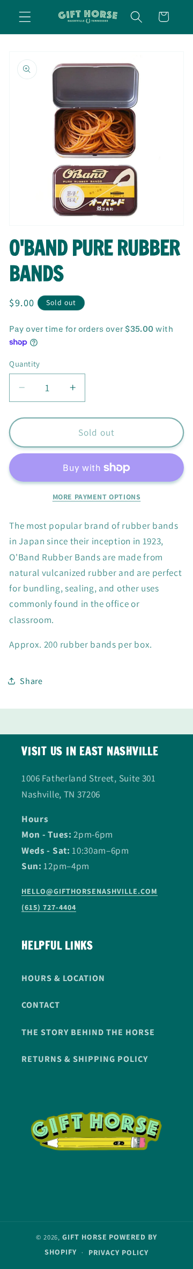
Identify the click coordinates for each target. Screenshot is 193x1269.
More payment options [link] (97, 496)
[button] (25, 17)
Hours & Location (63, 978)
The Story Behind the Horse (88, 1032)
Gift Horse (84, 1237)
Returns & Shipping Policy (84, 1059)
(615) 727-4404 (48, 907)
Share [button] (31, 681)
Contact (40, 1004)
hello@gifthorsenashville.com (89, 891)
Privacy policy (118, 1252)
